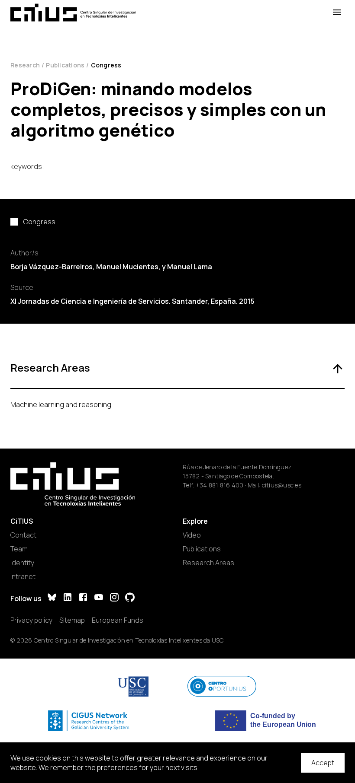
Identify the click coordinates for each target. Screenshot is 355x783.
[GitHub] (130, 598)
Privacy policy (31, 620)
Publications (65, 65)
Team (19, 549)
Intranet (23, 576)
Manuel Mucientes (127, 266)
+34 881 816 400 (220, 485)
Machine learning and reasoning (60, 404)
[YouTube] (99, 598)
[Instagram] (114, 598)
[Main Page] (73, 12)
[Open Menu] (337, 12)
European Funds (117, 620)
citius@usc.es (281, 485)
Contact (23, 535)
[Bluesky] (52, 598)
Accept (322, 762)
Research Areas (208, 562)
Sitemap (72, 620)
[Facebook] (83, 598)
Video (192, 535)
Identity (22, 562)
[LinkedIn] (67, 598)
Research (25, 65)
